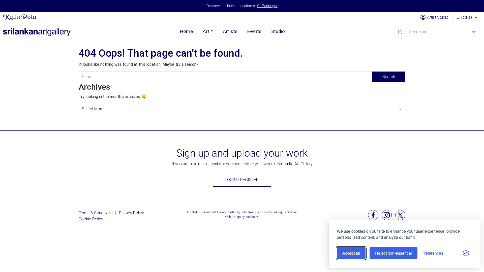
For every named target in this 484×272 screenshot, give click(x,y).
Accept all (351, 253)
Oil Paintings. (267, 6)
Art (206, 31)
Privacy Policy (131, 213)
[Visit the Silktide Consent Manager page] (466, 253)
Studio (278, 31)
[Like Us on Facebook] (373, 214)
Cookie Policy (91, 219)
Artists (230, 31)
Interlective (252, 217)
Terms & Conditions (96, 213)
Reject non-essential (393, 253)
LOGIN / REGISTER (242, 179)
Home (186, 31)
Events (254, 31)
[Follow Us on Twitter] (400, 214)
